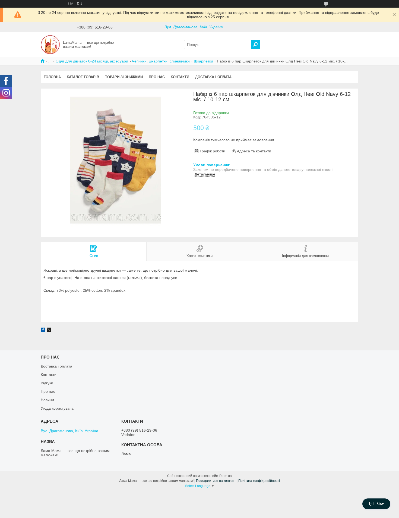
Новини (47, 400)
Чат (380, 504)
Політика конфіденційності (259, 481)
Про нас (157, 77)
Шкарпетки (203, 61)
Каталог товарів (83, 77)
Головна (52, 77)
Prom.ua (225, 476)
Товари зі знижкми (124, 77)
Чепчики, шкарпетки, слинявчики (161, 61)
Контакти (180, 77)
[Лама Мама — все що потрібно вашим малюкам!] (50, 44)
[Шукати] (255, 44)
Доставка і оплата (213, 77)
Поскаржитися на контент (216, 481)
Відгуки (47, 383)
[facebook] (43, 330)
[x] (49, 330)
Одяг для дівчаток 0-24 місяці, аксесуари (92, 61)
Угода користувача (57, 408)
